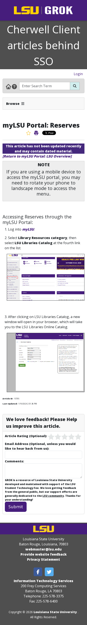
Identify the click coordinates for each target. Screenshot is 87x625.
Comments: (14, 461)
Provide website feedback (43, 554)
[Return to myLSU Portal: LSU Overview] (37, 156)
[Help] (14, 86)
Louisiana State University (55, 612)
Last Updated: (10, 403)
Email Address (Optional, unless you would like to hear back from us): (40, 446)
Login (78, 74)
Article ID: (8, 398)
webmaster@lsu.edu (43, 549)
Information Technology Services (43, 581)
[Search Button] (75, 86)
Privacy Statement (43, 559)
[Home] (8, 86)
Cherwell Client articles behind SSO (43, 45)
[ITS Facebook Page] (38, 571)
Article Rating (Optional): (26, 436)
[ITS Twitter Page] (49, 571)
